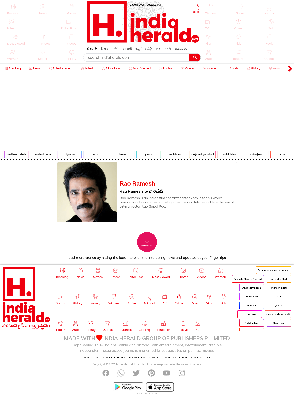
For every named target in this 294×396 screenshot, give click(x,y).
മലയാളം (180, 48)
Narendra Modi (278, 278)
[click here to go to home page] (143, 41)
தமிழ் (148, 48)
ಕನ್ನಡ (138, 48)
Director (119, 154)
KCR (280, 154)
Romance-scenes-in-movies (274, 270)
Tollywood (67, 154)
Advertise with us (201, 357)
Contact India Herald (175, 357)
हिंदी (116, 48)
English (105, 48)
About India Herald (114, 357)
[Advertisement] (147, 115)
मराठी (158, 48)
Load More (147, 245)
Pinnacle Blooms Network (248, 278)
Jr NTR (146, 154)
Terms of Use (91, 357)
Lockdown (173, 154)
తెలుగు (92, 49)
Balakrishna (227, 154)
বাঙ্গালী (168, 48)
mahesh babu (40, 154)
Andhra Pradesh (14, 154)
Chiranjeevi (254, 154)
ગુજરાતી (127, 48)
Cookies (154, 357)
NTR (93, 154)
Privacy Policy (137, 357)
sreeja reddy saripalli (200, 154)
